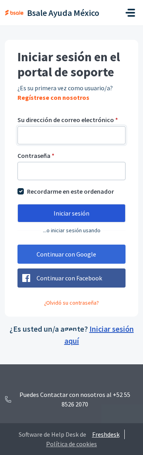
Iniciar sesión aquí (99, 335)
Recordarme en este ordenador (70, 191)
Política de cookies (71, 444)
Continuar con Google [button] (66, 254)
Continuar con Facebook (69, 278)
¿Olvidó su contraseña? (71, 302)
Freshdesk (106, 434)
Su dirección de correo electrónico (67, 120)
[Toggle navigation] (130, 13)
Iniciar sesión (71, 213)
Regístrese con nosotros (53, 97)
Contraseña (35, 155)
